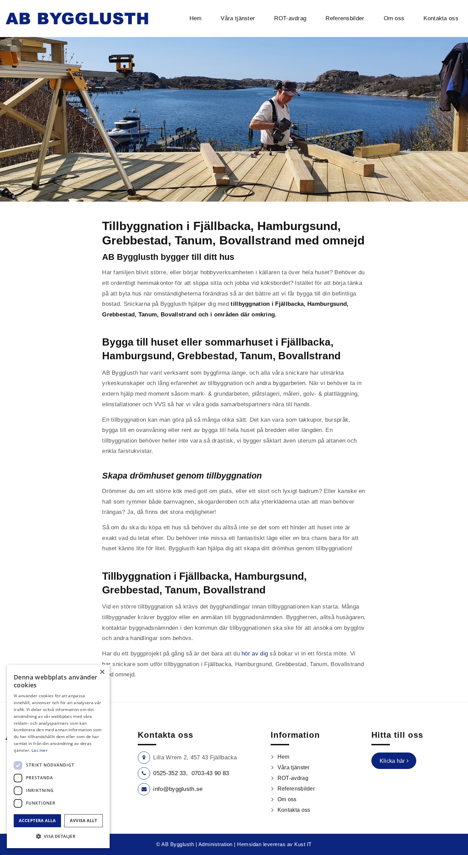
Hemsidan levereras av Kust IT (274, 844)
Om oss (287, 799)
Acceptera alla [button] (37, 820)
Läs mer (40, 750)
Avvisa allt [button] (83, 820)
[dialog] (58, 756)
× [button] (101, 672)
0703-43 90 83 (210, 773)
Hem (284, 757)
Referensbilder (296, 789)
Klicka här (392, 761)
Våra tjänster (294, 767)
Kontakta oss (294, 810)
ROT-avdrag (293, 778)
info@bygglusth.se (177, 789)
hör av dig (255, 653)
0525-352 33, (170, 773)
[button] (58, 836)
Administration (215, 844)
